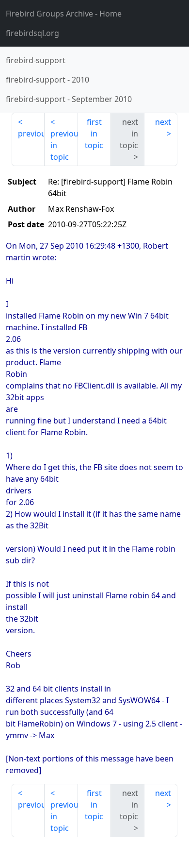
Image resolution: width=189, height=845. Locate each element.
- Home (64, 13)
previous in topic (64, 145)
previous (31, 133)
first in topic (94, 134)
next (163, 122)
